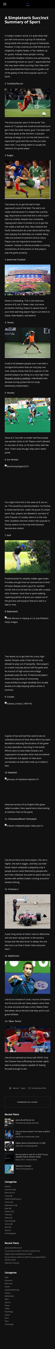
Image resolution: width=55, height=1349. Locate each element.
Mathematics (9, 1205)
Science (7, 1224)
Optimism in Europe (23, 1166)
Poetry (7, 1214)
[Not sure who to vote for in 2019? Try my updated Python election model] (9, 1157)
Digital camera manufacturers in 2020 (31, 1143)
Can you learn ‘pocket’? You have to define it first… (33, 1132)
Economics (9, 1189)
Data (6, 1186)
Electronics (9, 1193)
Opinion (8, 1211)
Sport (23, 1088)
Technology (9, 1233)
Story (6, 1230)
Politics (7, 1218)
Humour (16, 1088)
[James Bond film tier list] (9, 1123)
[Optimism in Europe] (9, 1169)
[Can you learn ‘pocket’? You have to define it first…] (9, 1134)
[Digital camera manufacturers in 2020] (9, 1146)
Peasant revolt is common (18, 378)
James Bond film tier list (25, 1120)
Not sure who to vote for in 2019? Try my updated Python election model (32, 1155)
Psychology (9, 1221)
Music (7, 1208)
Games (7, 1196)
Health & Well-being (12, 1199)
